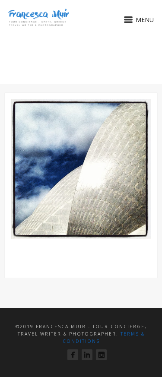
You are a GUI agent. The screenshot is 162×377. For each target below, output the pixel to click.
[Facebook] (72, 354)
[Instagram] (101, 354)
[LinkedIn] (87, 354)
